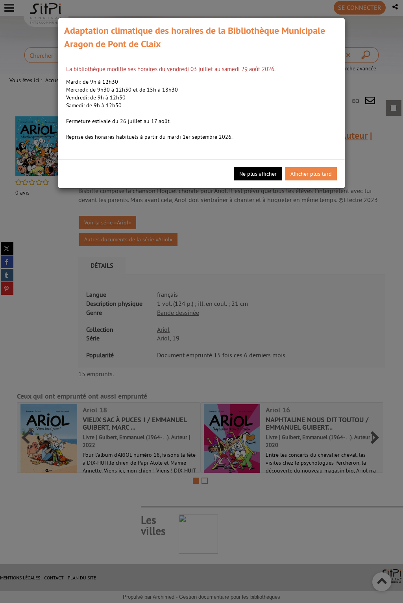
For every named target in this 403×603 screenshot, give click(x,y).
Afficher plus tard (311, 173)
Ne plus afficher (258, 173)
